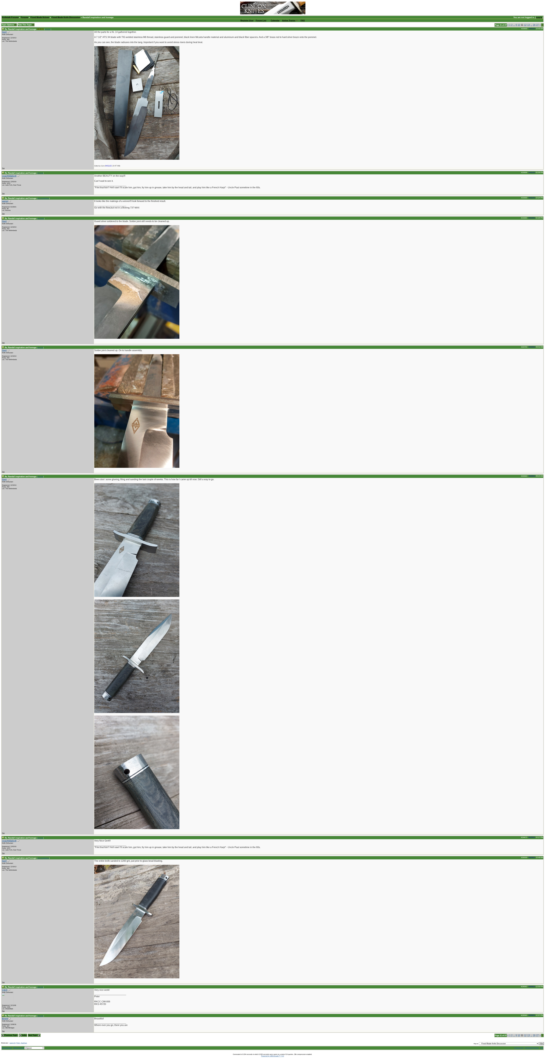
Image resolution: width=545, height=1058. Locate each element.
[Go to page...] (542, 25)
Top (3, 168)
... (514, 25)
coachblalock (9, 176)
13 (528, 25)
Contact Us (518, 1048)
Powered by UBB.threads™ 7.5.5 (272, 1056)
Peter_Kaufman (21, 1043)
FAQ (303, 20)
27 (537, 25)
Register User (246, 20)
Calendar (275, 20)
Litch (4, 990)
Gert (4, 32)
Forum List (261, 20)
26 (534, 25)
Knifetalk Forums (10, 17)
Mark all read (18, 1048)
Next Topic (33, 1035)
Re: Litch (40, 1016)
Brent (5, 1019)
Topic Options (8, 25)
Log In (539, 17)
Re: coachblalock (43, 198)
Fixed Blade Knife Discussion (66, 17)
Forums (24, 17)
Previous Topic (11, 1035)
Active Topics (288, 20)
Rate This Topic (25, 25)
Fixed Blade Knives (40, 17)
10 (519, 25)
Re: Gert (48, 29)
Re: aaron (40, 218)
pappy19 (12, 1043)
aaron (5, 201)
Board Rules (7, 1048)
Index (24, 1035)
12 (525, 25)
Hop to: (476, 1044)
